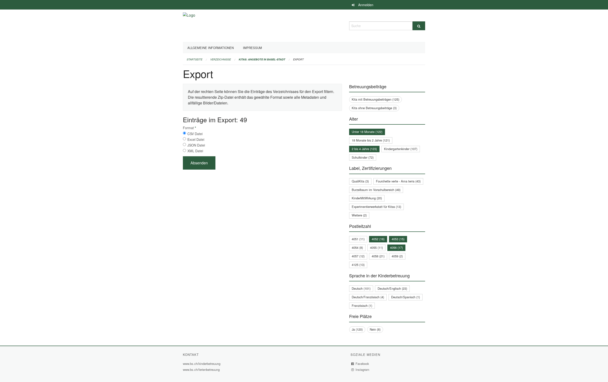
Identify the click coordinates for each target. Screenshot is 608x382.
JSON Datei (196, 145)
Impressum (252, 47)
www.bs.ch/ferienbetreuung (202, 369)
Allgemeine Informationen (210, 47)
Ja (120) (357, 329)
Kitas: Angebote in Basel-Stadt (262, 59)
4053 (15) (398, 239)
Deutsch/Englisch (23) (392, 288)
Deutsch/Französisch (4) (368, 297)
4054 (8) (357, 247)
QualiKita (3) (360, 181)
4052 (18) (378, 239)
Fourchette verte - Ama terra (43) (398, 181)
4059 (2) (397, 256)
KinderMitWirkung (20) (367, 198)
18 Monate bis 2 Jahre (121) (371, 140)
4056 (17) (396, 247)
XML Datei (195, 150)
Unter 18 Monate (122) (367, 131)
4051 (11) (358, 239)
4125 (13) (358, 264)
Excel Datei (195, 139)
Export (298, 59)
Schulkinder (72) (363, 157)
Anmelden (365, 4)
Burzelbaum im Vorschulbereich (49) (376, 189)
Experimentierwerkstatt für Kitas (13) (376, 206)
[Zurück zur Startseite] (189, 25)
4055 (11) (376, 247)
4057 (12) (358, 256)
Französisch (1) (362, 305)
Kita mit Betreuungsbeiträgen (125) (375, 99)
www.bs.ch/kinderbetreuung (202, 363)
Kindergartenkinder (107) (400, 149)
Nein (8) (375, 329)
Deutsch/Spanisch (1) (405, 297)
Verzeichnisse (220, 59)
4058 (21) (378, 256)
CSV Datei (195, 133)
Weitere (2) (359, 215)
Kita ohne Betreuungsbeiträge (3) (374, 108)
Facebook (362, 363)
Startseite (194, 59)
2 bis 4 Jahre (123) (364, 149)
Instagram (362, 369)
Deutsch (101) (361, 288)
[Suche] (419, 25)
